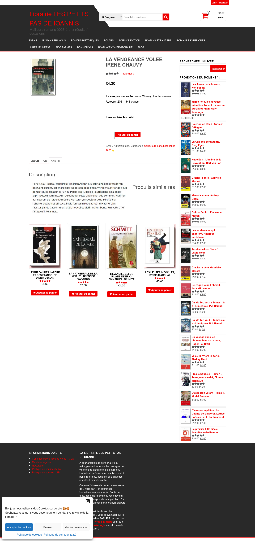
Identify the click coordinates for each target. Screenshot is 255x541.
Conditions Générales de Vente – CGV (53, 458)
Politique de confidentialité (60, 534)
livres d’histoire (103, 521)
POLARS (109, 40)
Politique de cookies (29, 534)
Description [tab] (39, 160)
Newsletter (38, 465)
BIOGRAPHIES (64, 47)
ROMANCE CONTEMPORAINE (115, 47)
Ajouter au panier (128, 134)
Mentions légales (41, 462)
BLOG (141, 47)
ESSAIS (33, 40)
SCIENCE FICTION (129, 40)
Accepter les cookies (19, 527)
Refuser (47, 527)
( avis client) (127, 73)
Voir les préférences (76, 527)
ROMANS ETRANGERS (158, 40)
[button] (88, 501)
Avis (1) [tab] (55, 160)
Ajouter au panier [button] (46, 292)
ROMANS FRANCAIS (54, 40)
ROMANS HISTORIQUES (85, 40)
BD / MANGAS (85, 47)
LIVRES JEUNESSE (39, 47)
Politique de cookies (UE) (46, 472)
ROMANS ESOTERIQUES (191, 40)
